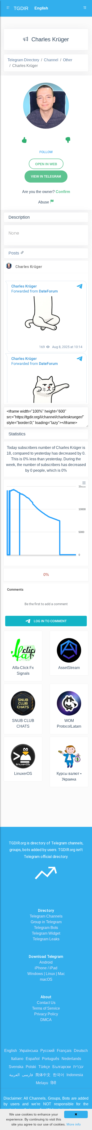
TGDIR (21, 8)
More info (74, 1124)
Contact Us (46, 1003)
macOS (46, 979)
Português (50, 1059)
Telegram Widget (46, 933)
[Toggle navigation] (85, 8)
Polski (31, 1067)
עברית (78, 1067)
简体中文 (42, 1075)
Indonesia (75, 1075)
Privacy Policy (46, 1014)
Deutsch (81, 1051)
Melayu (42, 1083)
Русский (47, 1051)
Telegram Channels (46, 916)
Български (61, 1067)
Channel (51, 60)
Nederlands (71, 1059)
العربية (14, 1075)
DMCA (46, 1020)
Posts (14, 253)
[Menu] (84, 483)
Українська (28, 1051)
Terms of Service (46, 1008)
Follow (46, 152)
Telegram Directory (23, 60)
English (10, 1051)
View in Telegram (46, 176)
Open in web (46, 164)
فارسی (27, 1075)
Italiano (17, 1059)
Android (46, 962)
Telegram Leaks (46, 939)
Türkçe (44, 1067)
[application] (46, 520)
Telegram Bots (46, 928)
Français (64, 1051)
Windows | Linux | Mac (46, 974)
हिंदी (53, 1083)
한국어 (58, 1075)
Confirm (63, 192)
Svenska (16, 1067)
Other (67, 60)
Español (33, 1059)
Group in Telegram (46, 922)
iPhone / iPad (46, 968)
